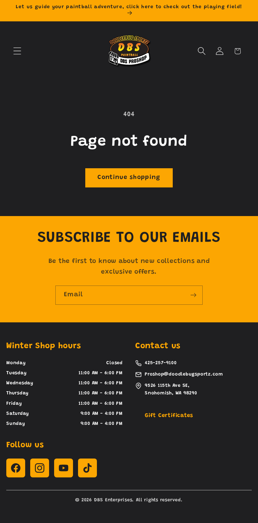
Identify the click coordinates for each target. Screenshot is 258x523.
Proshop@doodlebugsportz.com (184, 374)
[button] (17, 51)
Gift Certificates (169, 416)
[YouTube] (63, 468)
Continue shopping (129, 178)
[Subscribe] (193, 295)
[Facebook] (15, 468)
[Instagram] (39, 468)
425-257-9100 (161, 363)
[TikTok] (87, 468)
